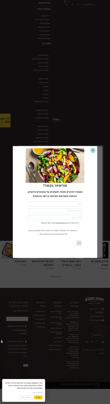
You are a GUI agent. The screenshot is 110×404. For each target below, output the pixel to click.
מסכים (38, 397)
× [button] (93, 150)
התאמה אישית (26, 397)
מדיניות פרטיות (38, 392)
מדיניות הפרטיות (61, 223)
